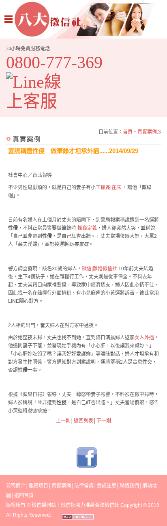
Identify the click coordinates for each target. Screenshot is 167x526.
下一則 (103, 421)
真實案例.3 (149, 132)
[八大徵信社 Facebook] (87, 466)
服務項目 (38, 486)
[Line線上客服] (39, 91)
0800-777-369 (54, 62)
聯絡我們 (129, 486)
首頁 (128, 132)
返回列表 (83, 421)
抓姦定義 (87, 228)
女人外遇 (144, 338)
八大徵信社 (83, 19)
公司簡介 (16, 486)
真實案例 (61, 486)
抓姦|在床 (111, 187)
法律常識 (84, 486)
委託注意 (106, 486)
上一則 (63, 421)
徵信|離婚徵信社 (100, 269)
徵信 (36, 505)
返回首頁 (24, 495)
